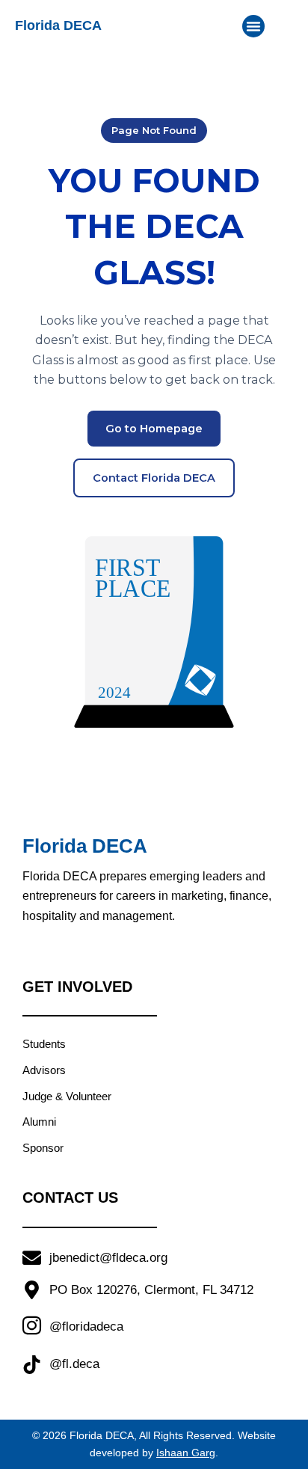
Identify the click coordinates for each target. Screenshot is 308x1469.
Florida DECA (58, 25)
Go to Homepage (154, 428)
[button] (253, 26)
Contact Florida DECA (154, 478)
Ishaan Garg (185, 1453)
